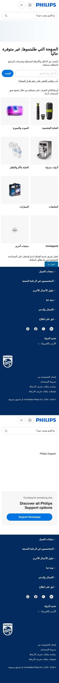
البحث (8, 73)
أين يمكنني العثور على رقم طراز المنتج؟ (38, 81)
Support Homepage (30, 517)
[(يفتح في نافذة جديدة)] (51, 328)
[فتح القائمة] (21, 5)
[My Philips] (30, 5)
